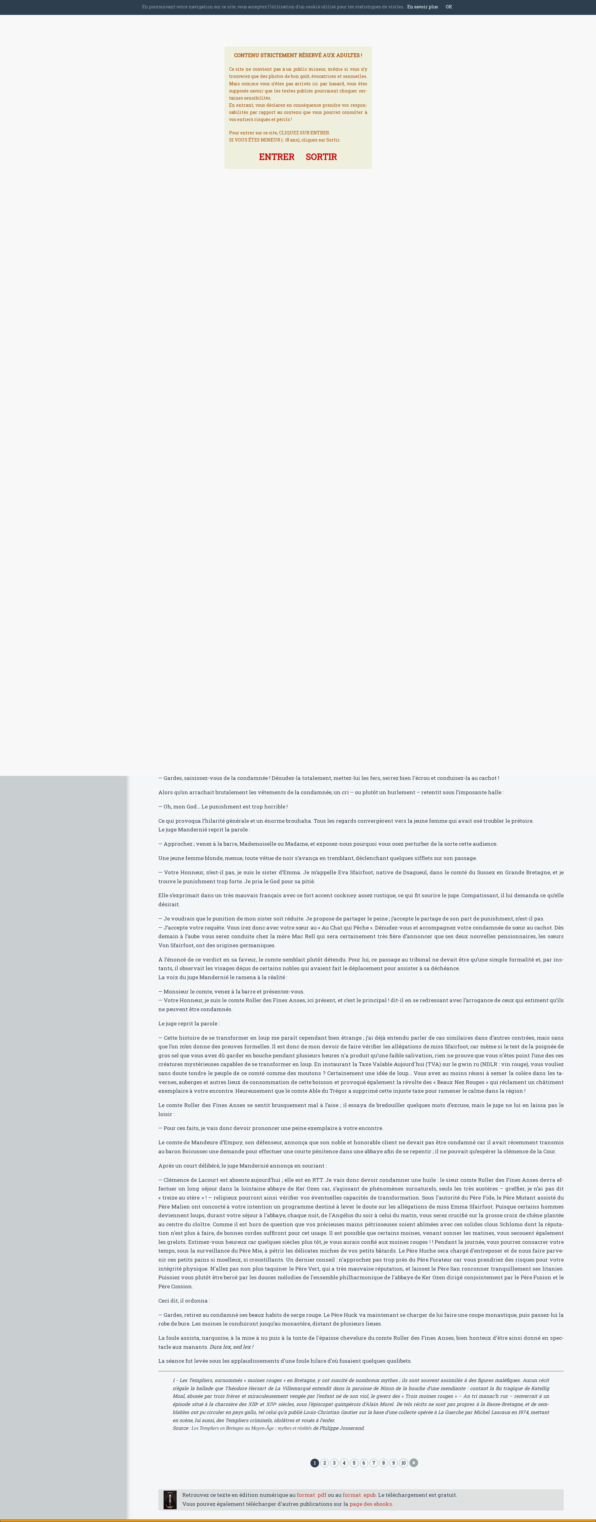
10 (403, 1463)
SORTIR (321, 156)
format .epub (359, 1494)
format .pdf (312, 1494)
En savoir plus (422, 7)
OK (449, 7)
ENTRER (277, 156)
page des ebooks (371, 1503)
